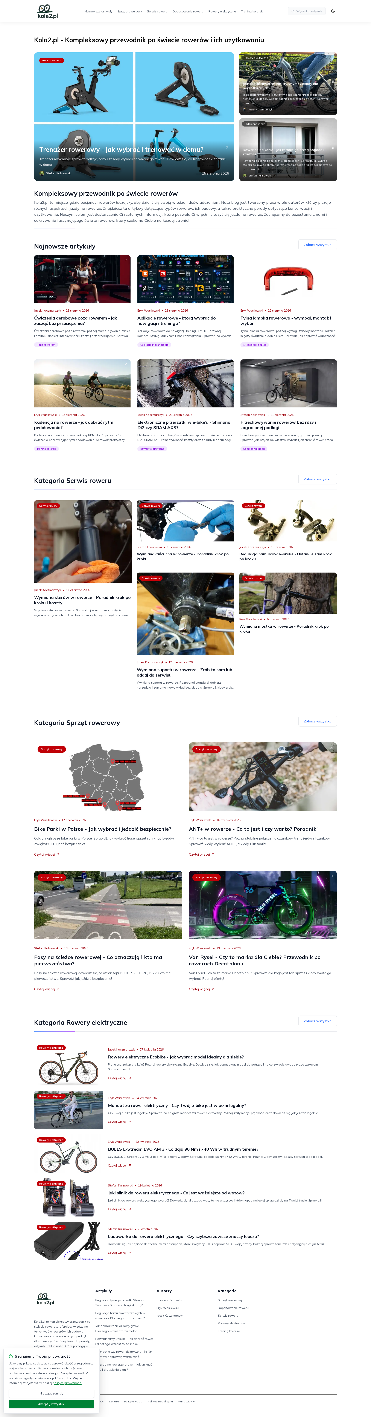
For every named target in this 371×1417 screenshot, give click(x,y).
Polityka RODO (133, 1401)
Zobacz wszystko (317, 245)
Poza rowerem (46, 344)
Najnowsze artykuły (98, 11)
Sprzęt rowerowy (129, 11)
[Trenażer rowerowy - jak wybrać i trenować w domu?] (134, 116)
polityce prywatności (67, 1383)
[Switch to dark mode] (333, 11)
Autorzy (164, 1290)
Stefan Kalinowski (253, 415)
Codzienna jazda (254, 123)
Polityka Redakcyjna (160, 1401)
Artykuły (103, 1290)
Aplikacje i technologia (154, 344)
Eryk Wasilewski (148, 310)
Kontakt (114, 1401)
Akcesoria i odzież (254, 344)
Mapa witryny (186, 1401)
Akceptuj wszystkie (51, 1404)
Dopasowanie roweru (188, 11)
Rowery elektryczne (222, 11)
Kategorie (227, 1290)
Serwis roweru (157, 11)
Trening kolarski (252, 11)
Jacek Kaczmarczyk (47, 310)
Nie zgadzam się (51, 1393)
